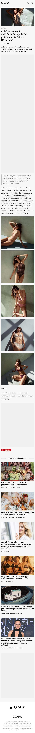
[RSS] (24, 707)
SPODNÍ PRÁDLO (23, 393)
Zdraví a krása (5, 551)
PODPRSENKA (6, 396)
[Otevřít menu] (32, 3)
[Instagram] (11, 707)
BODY (13, 396)
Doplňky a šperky (11, 487)
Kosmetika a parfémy (7, 613)
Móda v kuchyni (10, 517)
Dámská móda (5, 43)
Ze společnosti (20, 517)
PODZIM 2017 (6, 399)
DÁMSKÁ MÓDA (6, 393)
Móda (2, 487)
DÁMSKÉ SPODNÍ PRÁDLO (25, 396)
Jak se (18, 487)
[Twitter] (19, 707)
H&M (14, 393)
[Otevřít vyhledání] (28, 3)
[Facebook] (15, 707)
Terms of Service (19, 730)
